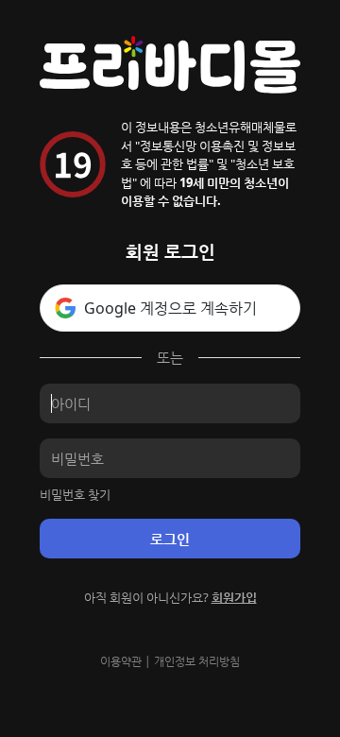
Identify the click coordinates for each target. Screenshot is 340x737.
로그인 (170, 538)
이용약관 (121, 660)
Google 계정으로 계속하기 (170, 308)
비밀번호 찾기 (75, 494)
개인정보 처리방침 (197, 660)
